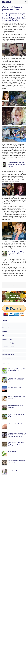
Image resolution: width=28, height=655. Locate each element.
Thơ (3, 350)
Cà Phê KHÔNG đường (7, 358)
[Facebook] (9, 285)
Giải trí (4, 324)
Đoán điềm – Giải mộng (8, 343)
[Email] (18, 285)
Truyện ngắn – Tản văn (8, 346)
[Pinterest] (16, 285)
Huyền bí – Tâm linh (7, 339)
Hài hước (4, 331)
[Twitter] (11, 285)
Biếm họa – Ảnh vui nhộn (8, 328)
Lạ (3, 335)
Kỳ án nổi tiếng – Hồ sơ (8, 354)
